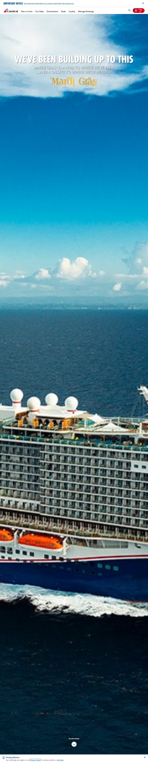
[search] (129, 10)
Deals (63, 11)
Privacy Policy (35, 760)
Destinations (52, 11)
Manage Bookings (86, 11)
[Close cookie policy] (145, 757)
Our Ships (39, 11)
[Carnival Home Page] (10, 10)
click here (60, 760)
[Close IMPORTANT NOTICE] (143, 3)
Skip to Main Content (10, 1)
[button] (74, 742)
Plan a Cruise (26, 11)
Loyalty (72, 11)
